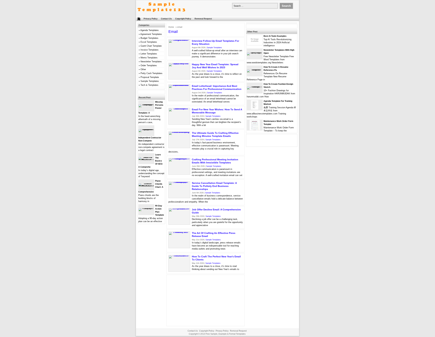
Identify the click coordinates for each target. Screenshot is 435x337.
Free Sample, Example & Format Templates (226, 334)
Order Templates (149, 65)
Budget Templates (149, 38)
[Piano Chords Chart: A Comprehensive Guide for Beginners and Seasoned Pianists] (146, 186)
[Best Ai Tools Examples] (254, 44)
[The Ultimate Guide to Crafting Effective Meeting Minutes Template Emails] (179, 132)
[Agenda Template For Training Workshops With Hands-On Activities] (255, 109)
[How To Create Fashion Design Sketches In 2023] (254, 86)
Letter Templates (149, 53)
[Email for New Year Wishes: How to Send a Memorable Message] (179, 108)
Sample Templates (214, 47)
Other (143, 69)
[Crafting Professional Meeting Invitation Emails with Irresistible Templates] (179, 158)
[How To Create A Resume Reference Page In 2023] (254, 69)
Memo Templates (149, 57)
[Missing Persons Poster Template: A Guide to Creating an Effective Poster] (146, 104)
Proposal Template (150, 77)
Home (171, 27)
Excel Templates (149, 42)
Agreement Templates (151, 34)
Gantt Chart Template (151, 46)
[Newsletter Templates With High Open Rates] (254, 52)
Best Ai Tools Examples (275, 36)
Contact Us (166, 19)
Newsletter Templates (151, 61)
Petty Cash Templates (151, 73)
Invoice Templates (150, 50)
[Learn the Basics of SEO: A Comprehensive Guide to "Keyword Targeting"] (146, 160)
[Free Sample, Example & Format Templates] (161, 14)
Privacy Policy (151, 19)
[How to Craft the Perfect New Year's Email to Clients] (179, 255)
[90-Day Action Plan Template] (146, 208)
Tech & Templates (149, 85)
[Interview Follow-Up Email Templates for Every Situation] (179, 40)
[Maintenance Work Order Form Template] (255, 129)
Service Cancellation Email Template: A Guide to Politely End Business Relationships (214, 186)
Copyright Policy (183, 19)
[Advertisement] (205, 300)
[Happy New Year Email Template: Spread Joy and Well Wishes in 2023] (179, 63)
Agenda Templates (149, 30)
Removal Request (203, 19)
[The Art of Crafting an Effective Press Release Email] (179, 232)
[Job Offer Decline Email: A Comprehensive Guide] (179, 208)
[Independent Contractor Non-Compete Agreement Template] (146, 129)
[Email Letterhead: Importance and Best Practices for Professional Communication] (179, 85)
